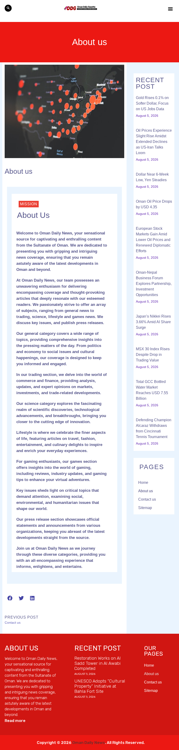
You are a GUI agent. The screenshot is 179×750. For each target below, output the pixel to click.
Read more (15, 720)
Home (143, 483)
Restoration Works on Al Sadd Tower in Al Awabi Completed (97, 663)
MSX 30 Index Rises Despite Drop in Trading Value (153, 354)
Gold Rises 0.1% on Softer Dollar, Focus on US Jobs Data (152, 103)
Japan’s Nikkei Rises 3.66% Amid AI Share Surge (153, 321)
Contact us (147, 499)
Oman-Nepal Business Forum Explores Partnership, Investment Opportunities (154, 283)
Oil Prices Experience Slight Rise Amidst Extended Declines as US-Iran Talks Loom (154, 141)
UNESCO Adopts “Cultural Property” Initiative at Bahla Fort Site (99, 686)
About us (145, 491)
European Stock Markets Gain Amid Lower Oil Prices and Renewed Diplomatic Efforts (153, 239)
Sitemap (145, 508)
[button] (8, 8)
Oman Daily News (88, 742)
